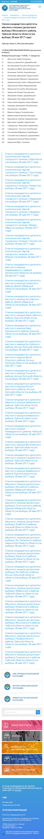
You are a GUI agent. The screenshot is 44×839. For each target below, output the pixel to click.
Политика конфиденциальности (13, 815)
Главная (5, 15)
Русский (14, 1)
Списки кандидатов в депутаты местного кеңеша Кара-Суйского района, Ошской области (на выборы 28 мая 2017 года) (23, 316)
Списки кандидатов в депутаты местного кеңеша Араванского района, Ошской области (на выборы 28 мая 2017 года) (23, 472)
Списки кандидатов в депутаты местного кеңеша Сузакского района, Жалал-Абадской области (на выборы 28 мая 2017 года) (23, 286)
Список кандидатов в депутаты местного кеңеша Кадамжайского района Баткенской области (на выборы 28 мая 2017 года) (23, 270)
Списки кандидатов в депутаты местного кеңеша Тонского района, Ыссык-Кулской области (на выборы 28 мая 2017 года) (23, 374)
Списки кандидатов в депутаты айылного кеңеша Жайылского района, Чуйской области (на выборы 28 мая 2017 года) (23, 403)
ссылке (18, 790)
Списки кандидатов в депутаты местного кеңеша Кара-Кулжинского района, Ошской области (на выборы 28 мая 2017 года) (23, 331)
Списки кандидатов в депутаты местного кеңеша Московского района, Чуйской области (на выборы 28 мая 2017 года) (23, 446)
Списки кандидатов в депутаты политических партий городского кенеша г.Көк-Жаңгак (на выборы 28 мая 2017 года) (23, 254)
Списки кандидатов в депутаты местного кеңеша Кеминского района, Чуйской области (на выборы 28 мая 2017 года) (23, 416)
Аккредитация (7, 802)
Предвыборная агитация (11, 805)
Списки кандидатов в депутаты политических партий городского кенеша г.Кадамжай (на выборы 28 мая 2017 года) (23, 197)
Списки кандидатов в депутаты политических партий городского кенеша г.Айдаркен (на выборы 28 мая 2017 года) (23, 210)
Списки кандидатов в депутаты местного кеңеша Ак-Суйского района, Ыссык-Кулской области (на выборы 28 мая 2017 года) (23, 345)
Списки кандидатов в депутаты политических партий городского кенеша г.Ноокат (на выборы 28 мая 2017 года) (23, 239)
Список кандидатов (29, 15)
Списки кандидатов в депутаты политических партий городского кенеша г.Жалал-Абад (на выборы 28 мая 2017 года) (23, 225)
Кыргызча (5, 1)
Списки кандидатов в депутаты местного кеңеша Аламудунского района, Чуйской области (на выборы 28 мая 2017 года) (23, 431)
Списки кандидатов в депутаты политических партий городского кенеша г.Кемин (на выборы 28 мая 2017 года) (23, 184)
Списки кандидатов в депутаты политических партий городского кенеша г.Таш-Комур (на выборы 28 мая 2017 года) (23, 171)
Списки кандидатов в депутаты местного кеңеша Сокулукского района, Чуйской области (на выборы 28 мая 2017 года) (23, 459)
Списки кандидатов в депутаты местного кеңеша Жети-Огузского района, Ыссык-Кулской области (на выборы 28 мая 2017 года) (23, 360)
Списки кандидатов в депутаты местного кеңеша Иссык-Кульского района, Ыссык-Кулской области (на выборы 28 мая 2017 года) (23, 389)
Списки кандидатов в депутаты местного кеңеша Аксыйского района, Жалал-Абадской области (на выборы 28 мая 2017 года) (23, 302)
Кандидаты (14, 15)
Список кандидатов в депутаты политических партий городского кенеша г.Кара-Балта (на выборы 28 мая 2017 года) (23, 158)
